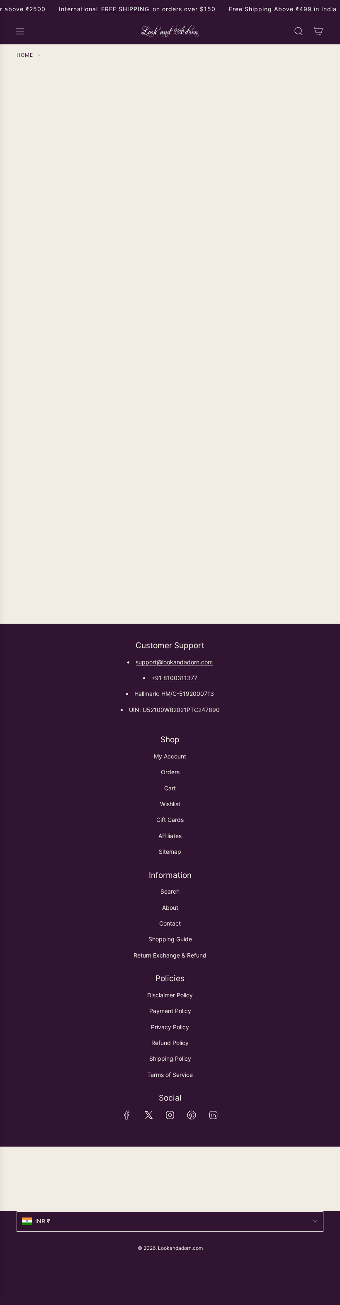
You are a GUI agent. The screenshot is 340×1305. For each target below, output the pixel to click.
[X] (148, 1115)
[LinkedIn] (213, 1115)
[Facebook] (127, 1115)
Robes (136, 408)
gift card (271, 404)
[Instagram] (170, 1115)
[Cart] (318, 31)
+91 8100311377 (174, 677)
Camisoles (271, 299)
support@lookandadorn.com (174, 662)
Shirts (68, 299)
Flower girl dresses (203, 291)
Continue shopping (170, 143)
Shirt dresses (136, 295)
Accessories (204, 408)
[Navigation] (20, 31)
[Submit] (313, 1179)
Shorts (69, 408)
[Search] (298, 31)
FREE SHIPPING (125, 8)
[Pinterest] (192, 1115)
